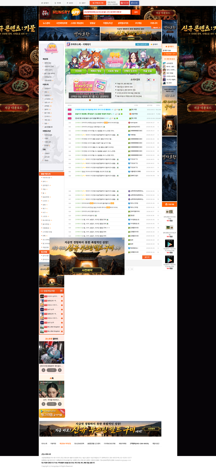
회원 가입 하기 (112, 2)
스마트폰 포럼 (47, 232)
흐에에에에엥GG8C (136, 131)
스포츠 (46, 216)
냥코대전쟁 (169, 63)
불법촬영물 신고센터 (94, 443)
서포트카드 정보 (49, 66)
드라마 (46, 201)
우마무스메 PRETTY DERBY (171, 76)
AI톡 (45, 236)
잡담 (46, 92)
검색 (135, 12)
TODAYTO (134, 159)
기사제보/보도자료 (109, 443)
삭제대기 (47, 153)
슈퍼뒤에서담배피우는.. (137, 191)
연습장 (46, 160)
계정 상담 (48, 120)
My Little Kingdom (54, 327)
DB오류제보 (48, 80)
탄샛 (131, 240)
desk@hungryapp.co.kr (123, 460)
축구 (45, 209)
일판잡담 (47, 95)
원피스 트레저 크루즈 (171, 70)
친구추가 (47, 116)
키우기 (96, 16)
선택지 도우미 (48, 70)
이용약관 (53, 443)
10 (125, 269)
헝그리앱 (134, 109)
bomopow (133, 123)
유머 (45, 181)
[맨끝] (131, 269)
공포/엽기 (47, 185)
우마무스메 (76, 44)
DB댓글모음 (48, 77)
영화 (45, 205)
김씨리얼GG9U (135, 211)
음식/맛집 (47, 224)
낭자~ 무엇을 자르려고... (51, 400)
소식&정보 (48, 99)
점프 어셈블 (169, 73)
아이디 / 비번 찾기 (113, 4)
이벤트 (46, 138)
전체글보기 (47, 88)
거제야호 (133, 135)
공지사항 (47, 157)
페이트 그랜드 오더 (171, 67)
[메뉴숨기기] (156, 28)
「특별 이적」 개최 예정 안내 (124, 84)
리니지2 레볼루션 (171, 79)
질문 (46, 123)
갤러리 (47, 109)
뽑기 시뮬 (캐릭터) (49, 73)
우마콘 (47, 145)
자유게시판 (47, 177)
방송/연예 (47, 197)
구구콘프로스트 (134, 219)
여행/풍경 (47, 228)
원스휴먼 (169, 83)
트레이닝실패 (48, 135)
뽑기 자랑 (48, 113)
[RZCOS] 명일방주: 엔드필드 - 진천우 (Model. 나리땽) (59, 366)
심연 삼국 (51, 309)
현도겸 (132, 215)
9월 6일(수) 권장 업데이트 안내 (126, 90)
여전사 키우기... (53, 305)
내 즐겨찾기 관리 (169, 53)
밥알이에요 (134, 114)
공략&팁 (48, 106)
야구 (45, 212)
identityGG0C (135, 127)
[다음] (128, 269)
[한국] (148, 79)
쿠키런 (102, 16)
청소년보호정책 (79, 443)
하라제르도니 (134, 248)
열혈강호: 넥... (52, 301)
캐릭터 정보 (48, 63)
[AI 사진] (51, 389)
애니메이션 (47, 220)
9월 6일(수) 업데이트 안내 (124, 87)
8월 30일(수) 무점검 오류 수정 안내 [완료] (129, 96)
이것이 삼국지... (53, 296)
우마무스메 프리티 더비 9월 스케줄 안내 (128, 93)
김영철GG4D (134, 228)
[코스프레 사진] (51, 352)
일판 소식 (48, 102)
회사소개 (44, 443)
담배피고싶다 (134, 175)
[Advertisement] (113, 183)
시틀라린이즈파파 (135, 171)
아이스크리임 (134, 203)
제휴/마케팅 (122, 443)
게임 (45, 189)
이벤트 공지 (47, 142)
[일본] (154, 79)
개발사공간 (155, 443)
